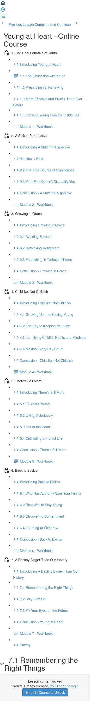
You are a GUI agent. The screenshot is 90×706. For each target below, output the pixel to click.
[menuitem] (3, 11)
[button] (3, 4)
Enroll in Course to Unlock (45, 692)
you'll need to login (64, 686)
